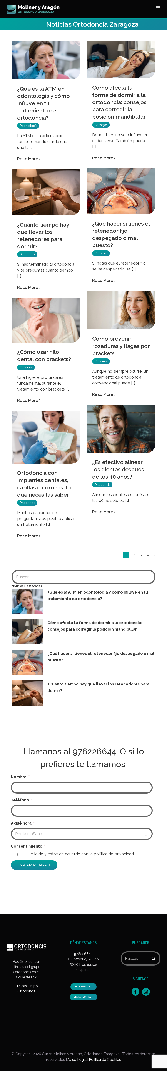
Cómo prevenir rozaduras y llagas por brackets (121, 345)
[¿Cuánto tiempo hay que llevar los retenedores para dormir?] (46, 192)
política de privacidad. (114, 854)
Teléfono (21, 800)
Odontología (28, 125)
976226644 (94, 751)
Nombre (20, 777)
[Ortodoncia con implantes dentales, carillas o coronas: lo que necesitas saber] (46, 437)
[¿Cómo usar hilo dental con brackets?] (46, 320)
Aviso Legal (76, 1059)
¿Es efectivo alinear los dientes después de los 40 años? (118, 469)
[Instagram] (146, 992)
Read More (27, 159)
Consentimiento (28, 846)
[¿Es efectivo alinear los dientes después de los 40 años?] (121, 429)
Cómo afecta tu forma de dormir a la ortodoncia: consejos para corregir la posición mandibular (119, 102)
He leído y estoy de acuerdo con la (81, 854)
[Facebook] (135, 992)
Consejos (101, 125)
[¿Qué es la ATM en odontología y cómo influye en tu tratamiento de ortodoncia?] (46, 60)
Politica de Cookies (105, 1059)
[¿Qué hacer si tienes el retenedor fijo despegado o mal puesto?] (121, 191)
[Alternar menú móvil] (158, 7)
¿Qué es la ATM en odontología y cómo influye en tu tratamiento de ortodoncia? (43, 103)
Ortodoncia (27, 254)
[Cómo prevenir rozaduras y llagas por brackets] (121, 310)
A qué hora (23, 823)
